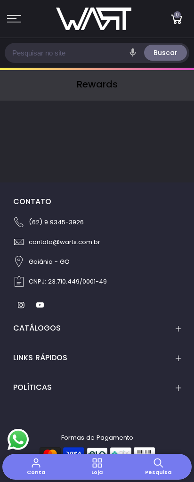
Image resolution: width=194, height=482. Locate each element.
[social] (22, 304)
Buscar (166, 52)
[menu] (14, 19)
